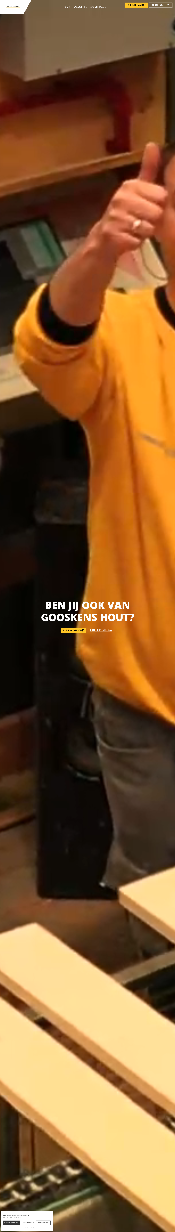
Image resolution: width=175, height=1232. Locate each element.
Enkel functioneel (28, 1223)
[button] (86, 7)
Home (67, 7)
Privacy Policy (31, 1228)
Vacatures (79, 7)
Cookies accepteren (11, 1223)
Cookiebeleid (22, 1228)
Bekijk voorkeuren (43, 1223)
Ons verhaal (97, 7)
